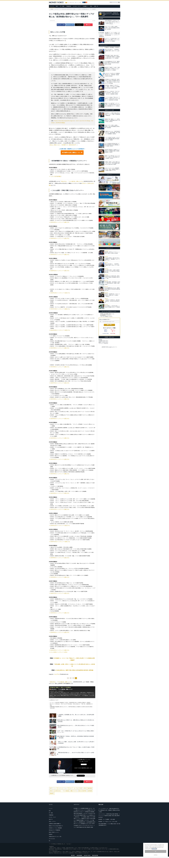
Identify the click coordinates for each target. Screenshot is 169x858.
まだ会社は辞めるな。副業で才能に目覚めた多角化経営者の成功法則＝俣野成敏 (74, 670)
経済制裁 (90, 790)
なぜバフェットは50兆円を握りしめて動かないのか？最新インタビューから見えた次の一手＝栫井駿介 (112, 40)
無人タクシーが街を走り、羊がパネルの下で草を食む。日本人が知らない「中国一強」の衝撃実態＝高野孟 (112, 92)
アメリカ (79, 808)
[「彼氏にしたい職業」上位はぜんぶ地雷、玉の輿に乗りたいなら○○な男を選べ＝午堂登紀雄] (53, 743)
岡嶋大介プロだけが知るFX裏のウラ (56, 825)
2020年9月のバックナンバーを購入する (59, 557)
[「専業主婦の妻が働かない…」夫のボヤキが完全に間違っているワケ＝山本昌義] (53, 753)
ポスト (79, 24)
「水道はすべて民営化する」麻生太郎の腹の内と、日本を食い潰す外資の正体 (112, 301)
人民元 (84, 788)
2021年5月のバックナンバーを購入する (59, 418)
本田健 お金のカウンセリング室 (55, 836)
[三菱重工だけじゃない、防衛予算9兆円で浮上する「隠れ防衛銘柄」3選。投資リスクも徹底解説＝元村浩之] (101, 133)
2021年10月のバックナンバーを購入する (60, 330)
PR (49, 840)
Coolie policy (154, 848)
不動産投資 (68, 6)
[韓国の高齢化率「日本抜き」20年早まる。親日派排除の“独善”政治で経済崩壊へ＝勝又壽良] (53, 737)
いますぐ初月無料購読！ (56, 176)
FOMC (85, 827)
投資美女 (50, 834)
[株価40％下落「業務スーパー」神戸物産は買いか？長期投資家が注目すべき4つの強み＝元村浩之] (101, 120)
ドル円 (89, 813)
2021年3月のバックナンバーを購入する (59, 473)
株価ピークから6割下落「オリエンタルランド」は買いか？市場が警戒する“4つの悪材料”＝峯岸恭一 (112, 157)
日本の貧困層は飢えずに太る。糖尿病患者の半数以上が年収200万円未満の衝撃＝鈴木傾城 (112, 63)
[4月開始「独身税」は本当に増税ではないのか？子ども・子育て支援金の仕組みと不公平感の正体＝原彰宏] (101, 163)
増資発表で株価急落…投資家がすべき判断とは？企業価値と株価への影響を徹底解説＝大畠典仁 (112, 151)
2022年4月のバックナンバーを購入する (59, 222)
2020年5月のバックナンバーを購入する (59, 632)
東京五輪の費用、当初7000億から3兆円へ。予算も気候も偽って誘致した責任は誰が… (112, 283)
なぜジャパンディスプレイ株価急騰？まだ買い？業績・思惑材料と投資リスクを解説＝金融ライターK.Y (112, 169)
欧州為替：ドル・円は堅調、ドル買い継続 (107, 819)
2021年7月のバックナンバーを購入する (59, 382)
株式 (57, 6)
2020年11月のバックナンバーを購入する (60, 525)
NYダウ (92, 810)
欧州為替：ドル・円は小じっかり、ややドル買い (108, 821)
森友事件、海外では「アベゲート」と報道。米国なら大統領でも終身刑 (112, 253)
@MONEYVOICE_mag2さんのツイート (109, 347)
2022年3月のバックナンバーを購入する (59, 238)
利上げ (92, 813)
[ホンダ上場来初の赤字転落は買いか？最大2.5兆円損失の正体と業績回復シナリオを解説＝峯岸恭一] (101, 145)
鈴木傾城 (75, 808)
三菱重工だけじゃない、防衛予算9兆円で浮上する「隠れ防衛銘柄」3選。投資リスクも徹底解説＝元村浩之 (112, 132)
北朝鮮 (91, 827)
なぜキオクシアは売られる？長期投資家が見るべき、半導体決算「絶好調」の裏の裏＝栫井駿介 (112, 75)
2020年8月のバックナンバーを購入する (59, 577)
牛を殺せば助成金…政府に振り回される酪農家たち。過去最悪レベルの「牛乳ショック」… (112, 259)
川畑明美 (83, 818)
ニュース (52, 6)
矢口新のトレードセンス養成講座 (55, 827)
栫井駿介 (89, 810)
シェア (59, 24)
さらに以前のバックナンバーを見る (58, 652)
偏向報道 (90, 788)
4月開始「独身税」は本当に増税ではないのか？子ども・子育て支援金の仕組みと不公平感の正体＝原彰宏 (112, 163)
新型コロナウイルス (79, 810)
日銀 (93, 821)
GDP (51, 788)
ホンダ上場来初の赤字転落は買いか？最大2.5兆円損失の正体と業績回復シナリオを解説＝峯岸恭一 (112, 144)
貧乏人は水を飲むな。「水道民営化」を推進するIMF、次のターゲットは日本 (112, 51)
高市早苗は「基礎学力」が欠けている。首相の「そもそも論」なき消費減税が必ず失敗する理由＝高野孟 (112, 87)
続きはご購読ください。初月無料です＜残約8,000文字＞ (63, 144)
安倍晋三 (76, 825)
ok (155, 851)
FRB (74, 821)
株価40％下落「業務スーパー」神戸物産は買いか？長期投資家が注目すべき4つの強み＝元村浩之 (112, 120)
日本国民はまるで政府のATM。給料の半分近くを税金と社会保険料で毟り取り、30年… (112, 277)
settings (155, 854)
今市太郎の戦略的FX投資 (80, 815)
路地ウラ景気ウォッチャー (54, 832)
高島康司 (52, 793)
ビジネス (117, 47)
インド (55, 788)
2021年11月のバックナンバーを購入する (60, 308)
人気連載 (84, 6)
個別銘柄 (92, 811)
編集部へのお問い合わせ (103, 342)
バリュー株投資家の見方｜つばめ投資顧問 (84, 821)
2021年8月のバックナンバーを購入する (59, 366)
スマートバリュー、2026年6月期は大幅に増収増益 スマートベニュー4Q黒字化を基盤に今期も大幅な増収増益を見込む (109, 815)
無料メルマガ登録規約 (103, 319)
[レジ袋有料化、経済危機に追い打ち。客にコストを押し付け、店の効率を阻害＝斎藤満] (53, 715)
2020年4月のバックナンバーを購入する (59, 650)
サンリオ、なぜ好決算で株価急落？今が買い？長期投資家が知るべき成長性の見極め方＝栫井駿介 (70, 702)
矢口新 (77, 813)
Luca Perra (56, 674)
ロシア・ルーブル (74, 788)
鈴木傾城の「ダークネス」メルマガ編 (86, 820)
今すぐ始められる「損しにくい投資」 (74, 2)
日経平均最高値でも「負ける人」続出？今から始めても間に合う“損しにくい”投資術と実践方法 (112, 22)
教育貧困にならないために (86, 823)
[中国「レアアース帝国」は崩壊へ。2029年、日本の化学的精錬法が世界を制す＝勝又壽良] (101, 127)
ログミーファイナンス (84, 825)
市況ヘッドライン (52, 821)
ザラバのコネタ (52, 838)
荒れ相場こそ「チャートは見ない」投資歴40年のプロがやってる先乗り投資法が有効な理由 (112, 34)
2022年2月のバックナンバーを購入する (59, 254)
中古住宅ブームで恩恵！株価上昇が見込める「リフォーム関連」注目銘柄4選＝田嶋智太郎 (112, 114)
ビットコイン (78, 818)
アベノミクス (78, 823)
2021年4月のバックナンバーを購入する (59, 459)
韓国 (74, 813)
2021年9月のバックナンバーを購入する (59, 348)
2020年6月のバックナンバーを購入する (59, 612)
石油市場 (84, 790)
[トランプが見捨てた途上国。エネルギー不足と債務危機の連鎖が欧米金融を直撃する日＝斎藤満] (101, 139)
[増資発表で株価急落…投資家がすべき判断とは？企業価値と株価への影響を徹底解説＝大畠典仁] (101, 151)
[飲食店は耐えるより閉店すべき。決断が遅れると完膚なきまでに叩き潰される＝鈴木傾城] (53, 721)
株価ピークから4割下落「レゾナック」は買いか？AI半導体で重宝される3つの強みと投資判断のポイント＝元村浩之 (112, 104)
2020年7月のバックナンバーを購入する (59, 593)
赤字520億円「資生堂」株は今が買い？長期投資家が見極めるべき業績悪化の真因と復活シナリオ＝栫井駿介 (112, 57)
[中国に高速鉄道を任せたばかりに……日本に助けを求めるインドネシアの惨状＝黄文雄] (53, 726)
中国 (81, 788)
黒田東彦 (80, 813)
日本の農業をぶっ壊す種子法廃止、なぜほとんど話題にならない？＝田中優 (112, 306)
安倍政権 (86, 808)
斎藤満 (78, 820)
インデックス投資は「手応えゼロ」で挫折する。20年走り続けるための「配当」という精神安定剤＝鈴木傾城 (112, 98)
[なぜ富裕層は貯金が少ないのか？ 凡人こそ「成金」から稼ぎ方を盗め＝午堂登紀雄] (53, 748)
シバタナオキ (84, 813)
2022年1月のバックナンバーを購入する (59, 270)
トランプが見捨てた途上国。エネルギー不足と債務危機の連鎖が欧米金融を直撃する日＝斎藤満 (112, 138)
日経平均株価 (79, 827)
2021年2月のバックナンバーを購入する (59, 493)
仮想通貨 (83, 808)
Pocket (88, 24)
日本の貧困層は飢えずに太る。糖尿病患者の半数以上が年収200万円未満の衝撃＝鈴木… (112, 289)
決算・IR (96, 6)
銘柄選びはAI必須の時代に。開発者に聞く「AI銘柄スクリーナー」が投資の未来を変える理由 (110, 14)
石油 (79, 790)
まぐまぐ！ (69, 843)
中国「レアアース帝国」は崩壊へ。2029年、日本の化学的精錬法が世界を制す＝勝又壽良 (112, 28)
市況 (91, 6)
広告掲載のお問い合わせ (103, 340)
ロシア (66, 788)
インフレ (85, 810)
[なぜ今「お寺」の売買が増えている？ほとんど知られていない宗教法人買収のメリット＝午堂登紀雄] (53, 732)
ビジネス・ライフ (77, 6)
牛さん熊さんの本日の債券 (90, 818)
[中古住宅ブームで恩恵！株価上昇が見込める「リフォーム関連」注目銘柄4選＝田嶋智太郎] (101, 114)
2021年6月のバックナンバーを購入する (59, 399)
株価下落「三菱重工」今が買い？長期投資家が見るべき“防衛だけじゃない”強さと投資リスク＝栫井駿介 (112, 69)
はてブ (68, 24)
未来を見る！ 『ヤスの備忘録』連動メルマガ (72, 181)
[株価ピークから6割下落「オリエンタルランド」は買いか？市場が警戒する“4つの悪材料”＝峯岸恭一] (101, 157)
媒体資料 (100, 339)
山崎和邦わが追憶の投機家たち (55, 823)
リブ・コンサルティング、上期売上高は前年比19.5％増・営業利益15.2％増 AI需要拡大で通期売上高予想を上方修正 (109, 810)
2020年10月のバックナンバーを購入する (60, 541)
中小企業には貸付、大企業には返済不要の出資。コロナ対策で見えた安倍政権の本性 (112, 271)
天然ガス (52, 790)
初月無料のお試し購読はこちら (71, 152)
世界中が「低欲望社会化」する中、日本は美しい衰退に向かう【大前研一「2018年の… (112, 295)
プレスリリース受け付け (103, 343)
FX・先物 (62, 6)
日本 (90, 811)
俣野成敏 (87, 811)
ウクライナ (60, 788)
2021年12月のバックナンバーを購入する (60, 292)
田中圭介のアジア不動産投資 (54, 830)
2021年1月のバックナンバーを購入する (59, 509)
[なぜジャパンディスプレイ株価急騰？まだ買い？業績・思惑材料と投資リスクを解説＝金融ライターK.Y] (101, 169)
